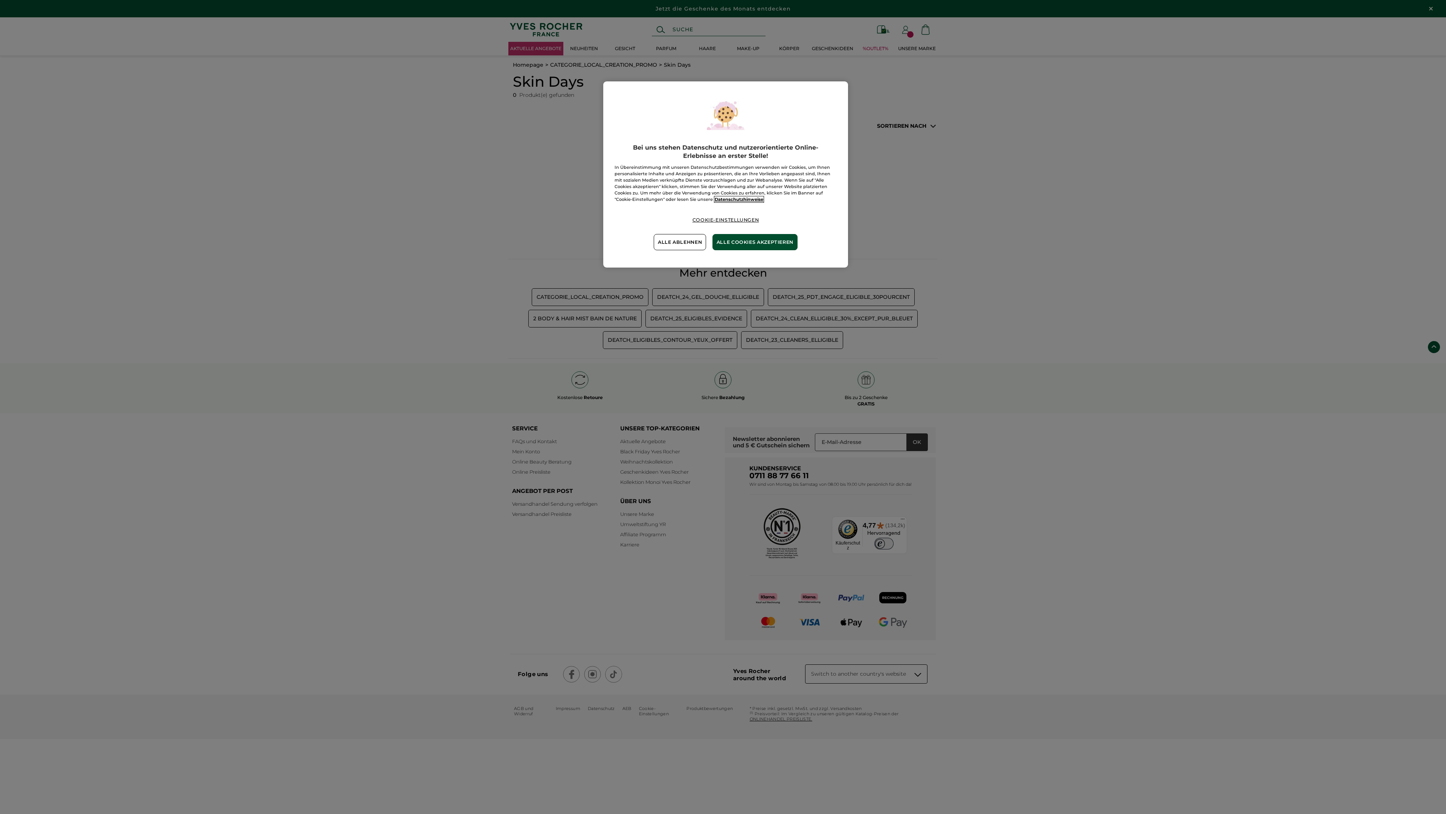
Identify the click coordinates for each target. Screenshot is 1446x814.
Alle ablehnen (680, 242)
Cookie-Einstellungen (725, 220)
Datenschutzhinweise (739, 199)
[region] (725, 174)
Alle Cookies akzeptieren (755, 242)
